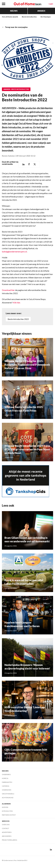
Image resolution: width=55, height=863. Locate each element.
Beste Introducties (29, 17)
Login (51, 4)
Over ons (5, 825)
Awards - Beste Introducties (16, 89)
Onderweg (6, 774)
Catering (5, 786)
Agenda (5, 807)
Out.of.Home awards (10, 17)
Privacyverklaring (9, 840)
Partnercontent (9, 815)
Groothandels (8, 794)
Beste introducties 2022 (18, 319)
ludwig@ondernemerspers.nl (14, 251)
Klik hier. (16, 302)
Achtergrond (7, 798)
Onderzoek (6, 790)
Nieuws (14, 11)
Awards (41, 11)
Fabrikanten (7, 782)
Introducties (7, 811)
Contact (5, 828)
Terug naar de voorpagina (16, 27)
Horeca (5, 778)
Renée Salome (8, 156)
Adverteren (7, 832)
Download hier (8, 290)
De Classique (46, 17)
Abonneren (6, 836)
